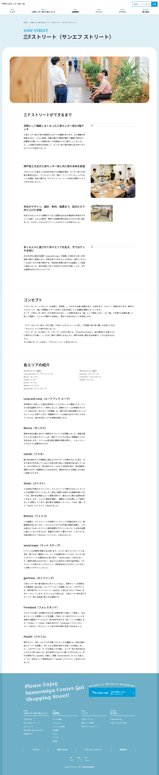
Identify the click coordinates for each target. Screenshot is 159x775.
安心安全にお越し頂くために (33, 730)
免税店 (54, 741)
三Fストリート (29, 726)
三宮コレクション (87, 719)
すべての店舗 (56, 719)
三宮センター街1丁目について (39, 22)
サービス (55, 737)
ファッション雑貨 (58, 726)
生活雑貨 (55, 730)
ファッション (57, 723)
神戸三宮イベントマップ (89, 726)
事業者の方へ (28, 734)
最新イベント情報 (87, 723)
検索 (154, 4)
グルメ (54, 734)
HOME (25, 22)
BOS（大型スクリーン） (32, 723)
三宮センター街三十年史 (118, 723)
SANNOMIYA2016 (116, 719)
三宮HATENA (28, 719)
